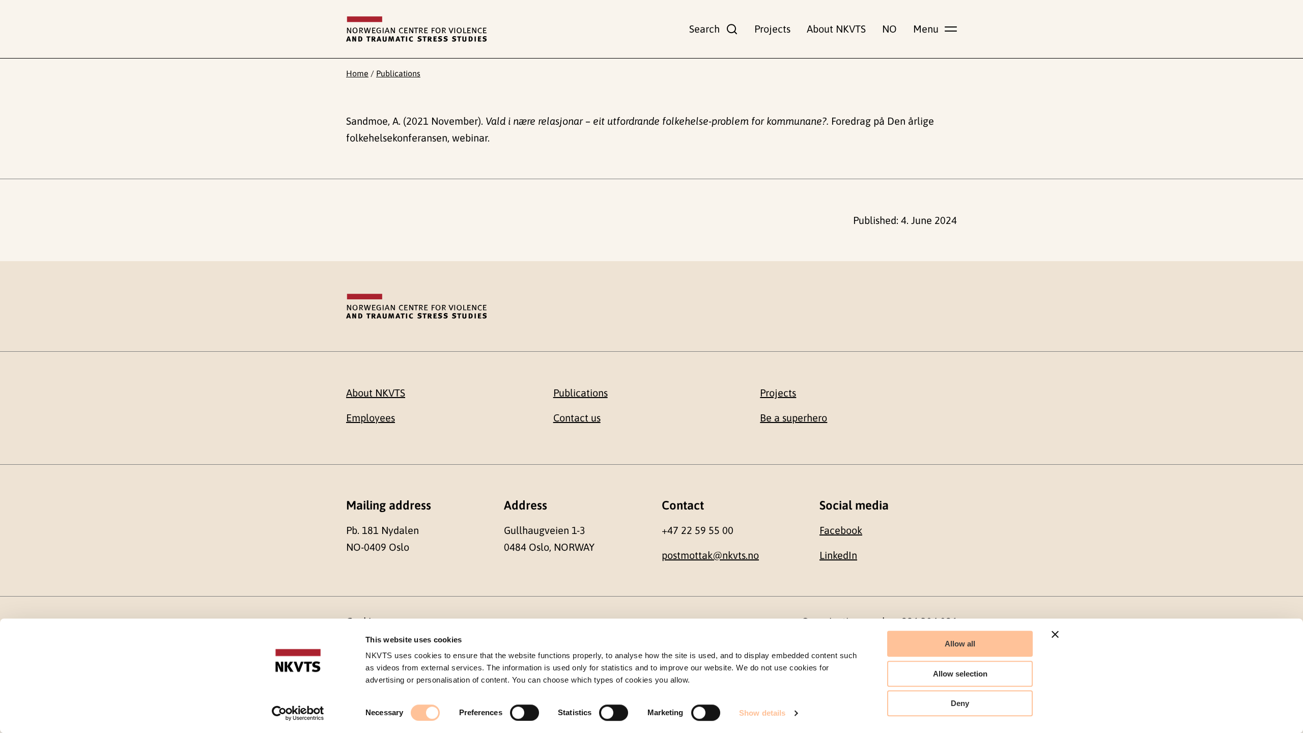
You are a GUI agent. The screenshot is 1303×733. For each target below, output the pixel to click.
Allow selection (960, 673)
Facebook (840, 530)
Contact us (577, 418)
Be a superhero (793, 418)
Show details (762, 713)
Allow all (960, 643)
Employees (370, 418)
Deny (960, 703)
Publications (398, 73)
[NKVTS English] (416, 29)
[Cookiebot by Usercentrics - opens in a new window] (298, 713)
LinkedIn (838, 555)
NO (889, 29)
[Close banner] (1055, 634)
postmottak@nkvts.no (710, 555)
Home (357, 73)
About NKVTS (836, 29)
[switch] (524, 712)
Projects (772, 29)
